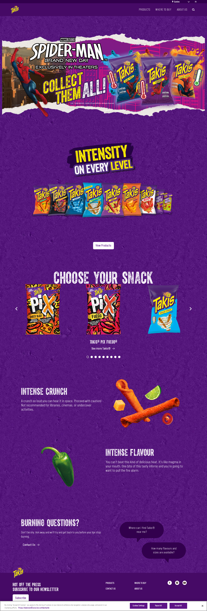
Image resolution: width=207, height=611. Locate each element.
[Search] (193, 10)
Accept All (178, 606)
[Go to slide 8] (115, 357)
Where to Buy (163, 9)
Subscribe (20, 598)
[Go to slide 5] (103, 357)
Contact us (111, 589)
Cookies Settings (138, 606)
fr (195, 2)
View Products (103, 245)
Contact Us (29, 545)
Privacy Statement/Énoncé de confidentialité (33, 608)
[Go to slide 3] (95, 357)
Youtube (184, 583)
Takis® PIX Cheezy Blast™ (43, 341)
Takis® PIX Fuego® (103, 341)
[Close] (202, 606)
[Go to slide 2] (92, 357)
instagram (177, 583)
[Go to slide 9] (119, 357)
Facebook (170, 583)
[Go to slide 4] (99, 357)
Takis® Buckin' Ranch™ (164, 341)
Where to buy (140, 583)
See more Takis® (101, 348)
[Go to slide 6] (107, 357)
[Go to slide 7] (111, 357)
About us (182, 9)
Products (144, 9)
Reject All (158, 606)
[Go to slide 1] (88, 357)
